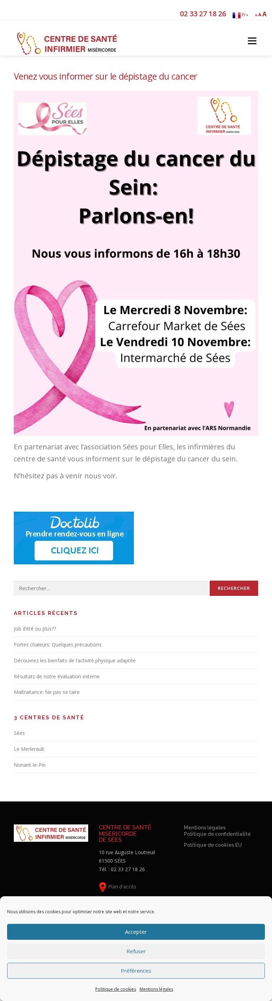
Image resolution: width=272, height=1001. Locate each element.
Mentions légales (156, 989)
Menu (252, 41)
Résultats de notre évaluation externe (57, 676)
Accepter (136, 931)
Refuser (136, 951)
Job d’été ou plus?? (35, 628)
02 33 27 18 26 (203, 13)
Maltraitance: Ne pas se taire (47, 692)
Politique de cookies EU (213, 845)
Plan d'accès (121, 886)
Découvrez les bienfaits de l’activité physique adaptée (75, 660)
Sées (19, 733)
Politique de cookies (115, 989)
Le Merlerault (29, 749)
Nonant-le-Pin (30, 764)
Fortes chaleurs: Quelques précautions (58, 644)
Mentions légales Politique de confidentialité (217, 831)
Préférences (136, 970)
